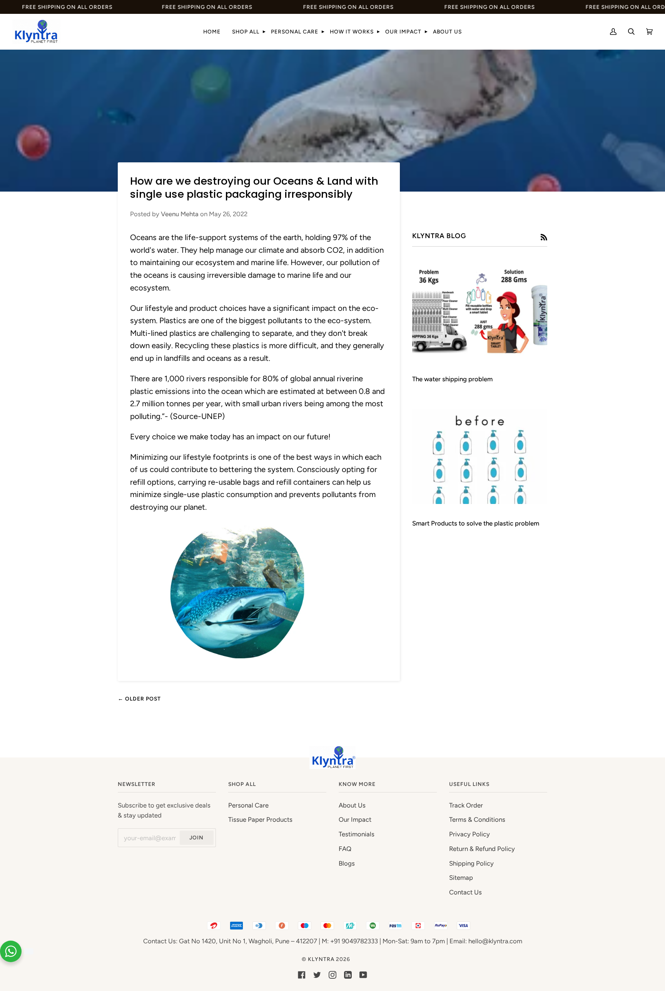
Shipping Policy (471, 863)
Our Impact (355, 819)
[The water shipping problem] (479, 312)
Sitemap (461, 877)
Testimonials (356, 834)
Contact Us (465, 892)
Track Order (466, 805)
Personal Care (248, 805)
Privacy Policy (469, 834)
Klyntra (321, 959)
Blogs (347, 863)
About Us (352, 805)
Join (196, 837)
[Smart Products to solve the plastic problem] (479, 456)
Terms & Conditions (477, 819)
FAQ (345, 849)
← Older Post (139, 699)
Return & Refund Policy (482, 849)
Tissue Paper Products (260, 819)
